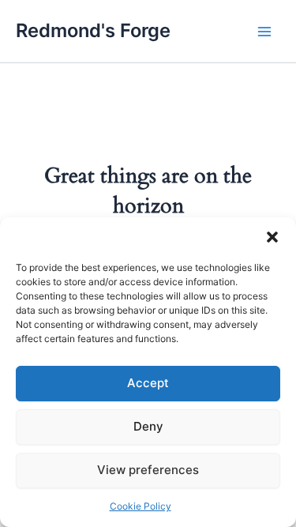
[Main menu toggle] (264, 31)
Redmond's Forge (93, 30)
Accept (148, 382)
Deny (148, 426)
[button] (272, 237)
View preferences (148, 469)
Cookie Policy (140, 506)
